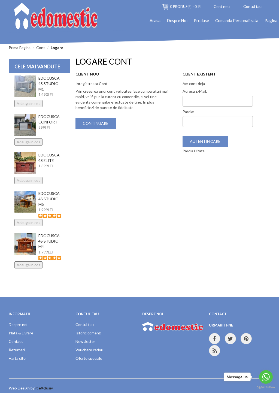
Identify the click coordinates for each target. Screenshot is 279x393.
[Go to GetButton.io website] (266, 387)
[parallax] (173, 328)
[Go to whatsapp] (266, 377)
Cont (40, 47)
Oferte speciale (88, 358)
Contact (16, 341)
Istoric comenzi (88, 333)
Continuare (95, 123)
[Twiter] (230, 338)
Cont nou (222, 6)
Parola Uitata (194, 151)
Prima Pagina (20, 47)
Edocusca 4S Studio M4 (49, 241)
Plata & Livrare (21, 333)
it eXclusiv (44, 388)
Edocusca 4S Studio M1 (49, 83)
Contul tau (252, 6)
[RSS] (214, 350)
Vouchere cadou (89, 349)
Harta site (17, 358)
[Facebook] (214, 338)
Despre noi (18, 324)
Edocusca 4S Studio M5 (49, 199)
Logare (57, 47)
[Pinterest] (246, 338)
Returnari (17, 349)
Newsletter (85, 341)
